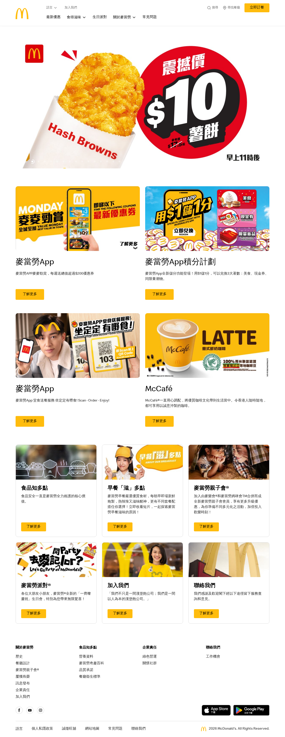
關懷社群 (149, 663)
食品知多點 (88, 648)
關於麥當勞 (122, 17)
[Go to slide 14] (100, 161)
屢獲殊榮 (23, 677)
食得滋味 (74, 17)
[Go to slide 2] (26, 161)
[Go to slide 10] (75, 161)
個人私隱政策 (42, 729)
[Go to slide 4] (38, 161)
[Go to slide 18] (125, 161)
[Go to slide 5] (44, 161)
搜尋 (215, 7)
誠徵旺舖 (69, 729)
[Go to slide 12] (88, 161)
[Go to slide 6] (51, 161)
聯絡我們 (213, 648)
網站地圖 (92, 729)
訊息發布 (23, 683)
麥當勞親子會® (27, 670)
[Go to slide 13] (94, 161)
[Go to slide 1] (19, 161)
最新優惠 (53, 17)
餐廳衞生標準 (89, 677)
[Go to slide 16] (113, 161)
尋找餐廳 (234, 7)
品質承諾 (86, 670)
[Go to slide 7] (57, 161)
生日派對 (100, 17)
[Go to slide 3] (32, 161)
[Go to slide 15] (107, 161)
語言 (49, 7)
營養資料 (86, 657)
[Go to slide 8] (63, 161)
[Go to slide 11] (82, 161)
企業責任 (23, 690)
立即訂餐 (257, 8)
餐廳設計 (23, 663)
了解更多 (30, 294)
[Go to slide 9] (69, 161)
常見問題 (149, 17)
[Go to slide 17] (119, 161)
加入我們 (71, 7)
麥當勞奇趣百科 (91, 663)
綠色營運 (149, 657)
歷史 (19, 657)
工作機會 (213, 657)
